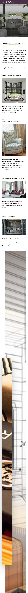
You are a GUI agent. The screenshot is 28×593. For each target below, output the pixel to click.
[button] (26, 2)
